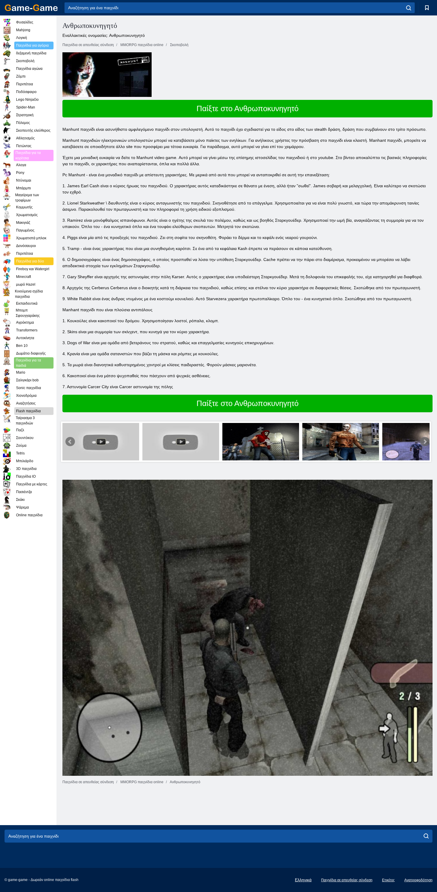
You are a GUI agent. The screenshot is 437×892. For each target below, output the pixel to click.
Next (425, 441)
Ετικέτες (388, 880)
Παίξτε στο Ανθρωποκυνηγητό (247, 108)
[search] (408, 7)
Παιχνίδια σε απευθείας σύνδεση (346, 880)
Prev (70, 441)
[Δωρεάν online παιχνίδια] (31, 7)
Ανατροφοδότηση (418, 880)
